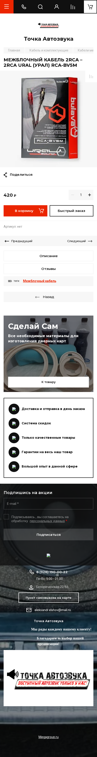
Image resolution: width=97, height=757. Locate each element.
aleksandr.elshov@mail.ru (53, 610)
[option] (48, 119)
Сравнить (91, 76)
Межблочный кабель (39, 281)
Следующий (76, 241)
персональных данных (47, 521)
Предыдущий (21, 241)
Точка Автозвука (48, 39)
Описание (48, 256)
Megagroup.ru (49, 737)
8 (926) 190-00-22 (52, 572)
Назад (48, 297)
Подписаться (49, 534)
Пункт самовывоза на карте (49, 597)
